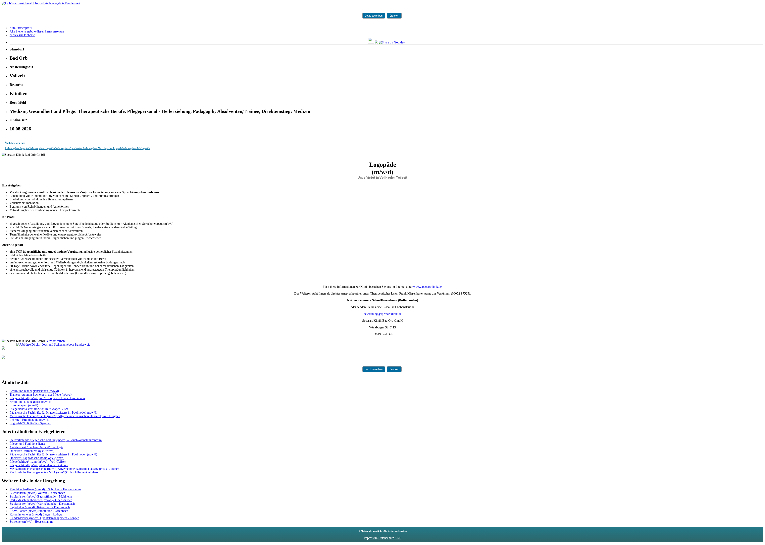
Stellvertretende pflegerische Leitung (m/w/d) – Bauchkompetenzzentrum (56, 440)
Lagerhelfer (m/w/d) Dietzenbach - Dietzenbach (40, 507)
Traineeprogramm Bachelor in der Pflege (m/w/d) (41, 394)
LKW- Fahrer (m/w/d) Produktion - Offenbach (39, 510)
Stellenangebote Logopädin (42, 148)
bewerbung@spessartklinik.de (382, 313)
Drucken (394, 15)
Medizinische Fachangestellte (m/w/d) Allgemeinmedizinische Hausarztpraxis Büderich (64, 468)
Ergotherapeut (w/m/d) (24, 405)
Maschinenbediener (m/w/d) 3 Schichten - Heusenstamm (45, 489)
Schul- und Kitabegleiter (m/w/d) (30, 401)
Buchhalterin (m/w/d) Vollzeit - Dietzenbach (37, 493)
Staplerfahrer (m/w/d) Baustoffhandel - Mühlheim (41, 496)
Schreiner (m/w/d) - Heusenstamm (31, 521)
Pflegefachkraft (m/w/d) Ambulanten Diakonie (39, 465)
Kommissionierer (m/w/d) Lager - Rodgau (36, 514)
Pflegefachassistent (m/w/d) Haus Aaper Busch (39, 409)
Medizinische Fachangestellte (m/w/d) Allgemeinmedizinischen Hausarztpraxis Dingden (65, 416)
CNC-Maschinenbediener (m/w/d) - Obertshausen (41, 500)
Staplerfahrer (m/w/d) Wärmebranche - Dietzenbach (42, 503)
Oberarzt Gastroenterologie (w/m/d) (32, 450)
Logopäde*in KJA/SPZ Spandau (30, 423)
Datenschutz (386, 538)
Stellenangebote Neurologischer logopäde (102, 148)
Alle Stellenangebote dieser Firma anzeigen (37, 31)
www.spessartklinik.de (427, 286)
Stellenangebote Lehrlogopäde (136, 148)
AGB (397, 538)
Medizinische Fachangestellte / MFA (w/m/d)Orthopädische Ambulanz (54, 472)
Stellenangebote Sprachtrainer (69, 148)
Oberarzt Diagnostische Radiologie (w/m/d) (37, 458)
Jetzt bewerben (373, 15)
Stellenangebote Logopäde (17, 148)
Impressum (371, 538)
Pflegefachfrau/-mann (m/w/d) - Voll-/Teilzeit (38, 461)
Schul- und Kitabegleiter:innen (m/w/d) (34, 391)
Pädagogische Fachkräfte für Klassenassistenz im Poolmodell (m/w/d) (53, 412)
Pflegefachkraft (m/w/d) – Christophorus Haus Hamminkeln (47, 398)
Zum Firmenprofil (21, 28)
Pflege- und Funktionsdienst (27, 443)
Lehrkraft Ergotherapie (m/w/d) (29, 419)
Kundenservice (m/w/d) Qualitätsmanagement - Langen (44, 518)
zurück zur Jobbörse (22, 35)
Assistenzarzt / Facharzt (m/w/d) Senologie (36, 447)
